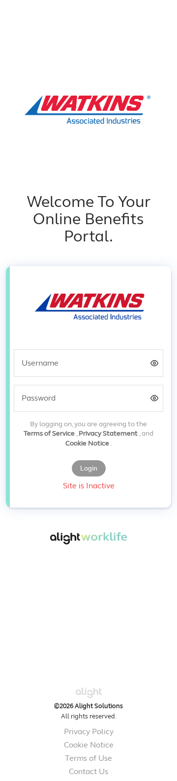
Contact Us (88, 772)
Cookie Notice (88, 443)
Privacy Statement (109, 434)
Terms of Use (88, 759)
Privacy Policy (89, 732)
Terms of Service (50, 434)
